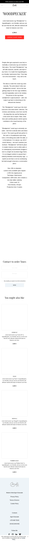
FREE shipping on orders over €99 (14, 1)
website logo (14, 5)
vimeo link (20, 534)
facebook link (9, 534)
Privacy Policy (14, 496)
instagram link (13, 534)
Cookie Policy (15, 503)
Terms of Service (14, 500)
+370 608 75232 (14, 520)
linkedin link (16, 534)
